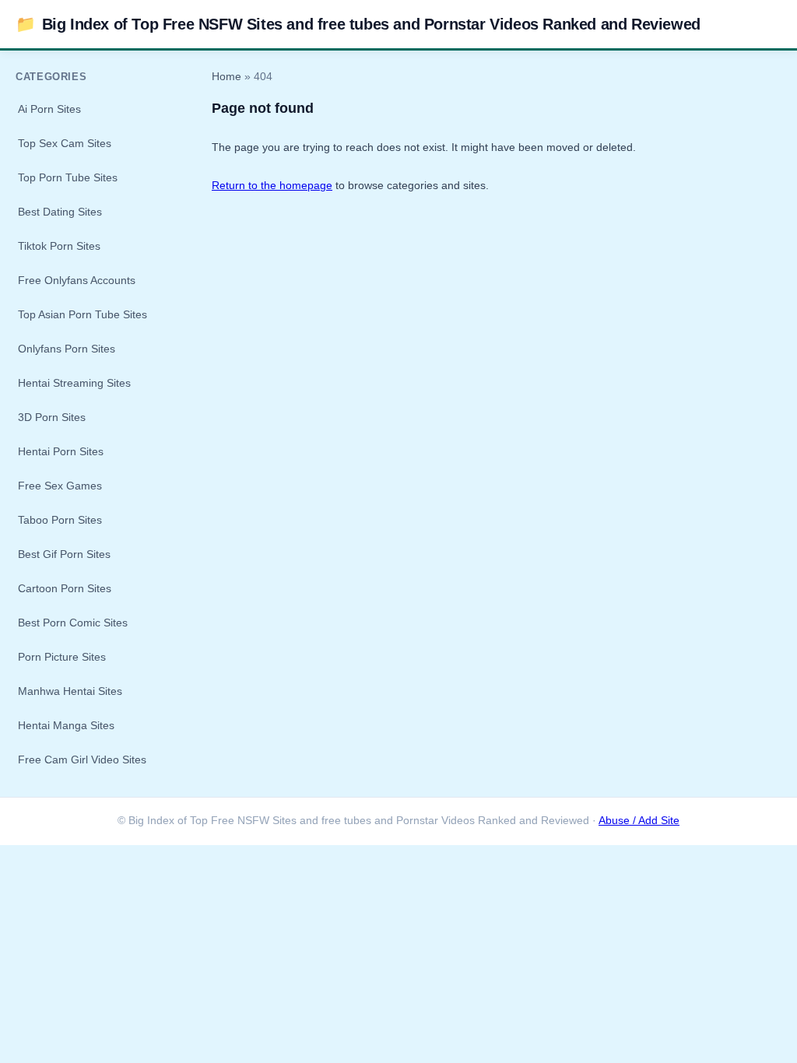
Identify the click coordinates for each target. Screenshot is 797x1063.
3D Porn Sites (52, 417)
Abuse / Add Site (639, 820)
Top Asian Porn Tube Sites (82, 314)
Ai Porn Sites (49, 109)
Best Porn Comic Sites (73, 622)
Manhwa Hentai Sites (70, 691)
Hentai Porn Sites (61, 451)
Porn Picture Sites (62, 657)
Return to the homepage (272, 185)
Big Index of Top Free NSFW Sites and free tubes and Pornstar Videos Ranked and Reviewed (358, 24)
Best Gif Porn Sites (64, 554)
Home (226, 76)
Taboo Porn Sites (60, 520)
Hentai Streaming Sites (74, 383)
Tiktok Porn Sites (59, 246)
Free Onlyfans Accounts (76, 280)
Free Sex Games (60, 485)
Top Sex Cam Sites (64, 143)
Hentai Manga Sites (66, 725)
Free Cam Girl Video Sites (82, 759)
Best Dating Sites (60, 211)
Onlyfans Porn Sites (66, 348)
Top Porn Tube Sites (68, 177)
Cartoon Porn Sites (64, 588)
